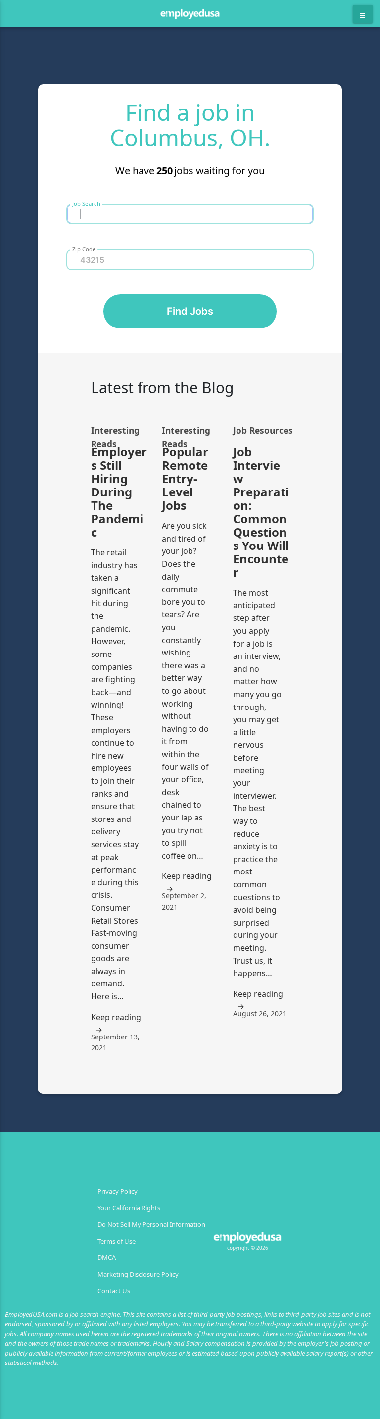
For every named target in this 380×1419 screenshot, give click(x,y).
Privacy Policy (117, 1191)
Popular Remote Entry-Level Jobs (185, 478)
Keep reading (116, 1017)
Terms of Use (116, 1241)
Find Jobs (190, 311)
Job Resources (263, 430)
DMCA (106, 1257)
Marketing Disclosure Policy (138, 1274)
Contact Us (113, 1290)
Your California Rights (128, 1207)
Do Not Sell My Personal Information (151, 1224)
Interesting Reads (115, 430)
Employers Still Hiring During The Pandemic (119, 491)
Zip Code (83, 249)
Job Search (86, 203)
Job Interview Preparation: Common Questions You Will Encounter (261, 511)
